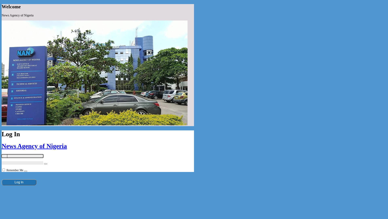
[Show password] (45, 163)
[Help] (25, 171)
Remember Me (14, 170)
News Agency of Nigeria (34, 146)
